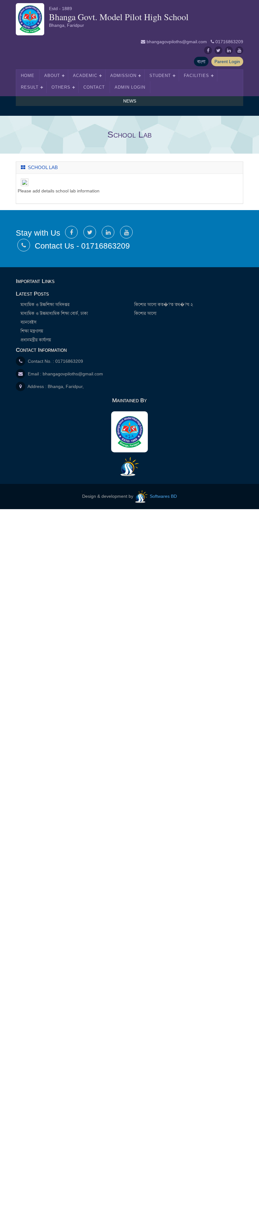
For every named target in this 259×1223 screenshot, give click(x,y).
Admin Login (130, 87)
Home (27, 75)
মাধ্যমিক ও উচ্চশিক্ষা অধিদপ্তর (45, 304)
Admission (123, 75)
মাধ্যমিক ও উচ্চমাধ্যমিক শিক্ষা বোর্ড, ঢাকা (54, 313)
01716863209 (229, 41)
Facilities (196, 75)
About (52, 75)
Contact (94, 87)
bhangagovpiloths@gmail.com (177, 41)
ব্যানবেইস (29, 322)
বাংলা (201, 61)
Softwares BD (162, 496)
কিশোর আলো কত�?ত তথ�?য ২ (163, 304)
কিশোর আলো (145, 313)
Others (60, 87)
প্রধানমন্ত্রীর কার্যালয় (36, 339)
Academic (85, 75)
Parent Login (227, 61)
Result (30, 87)
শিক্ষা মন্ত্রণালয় (32, 330)
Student (160, 75)
